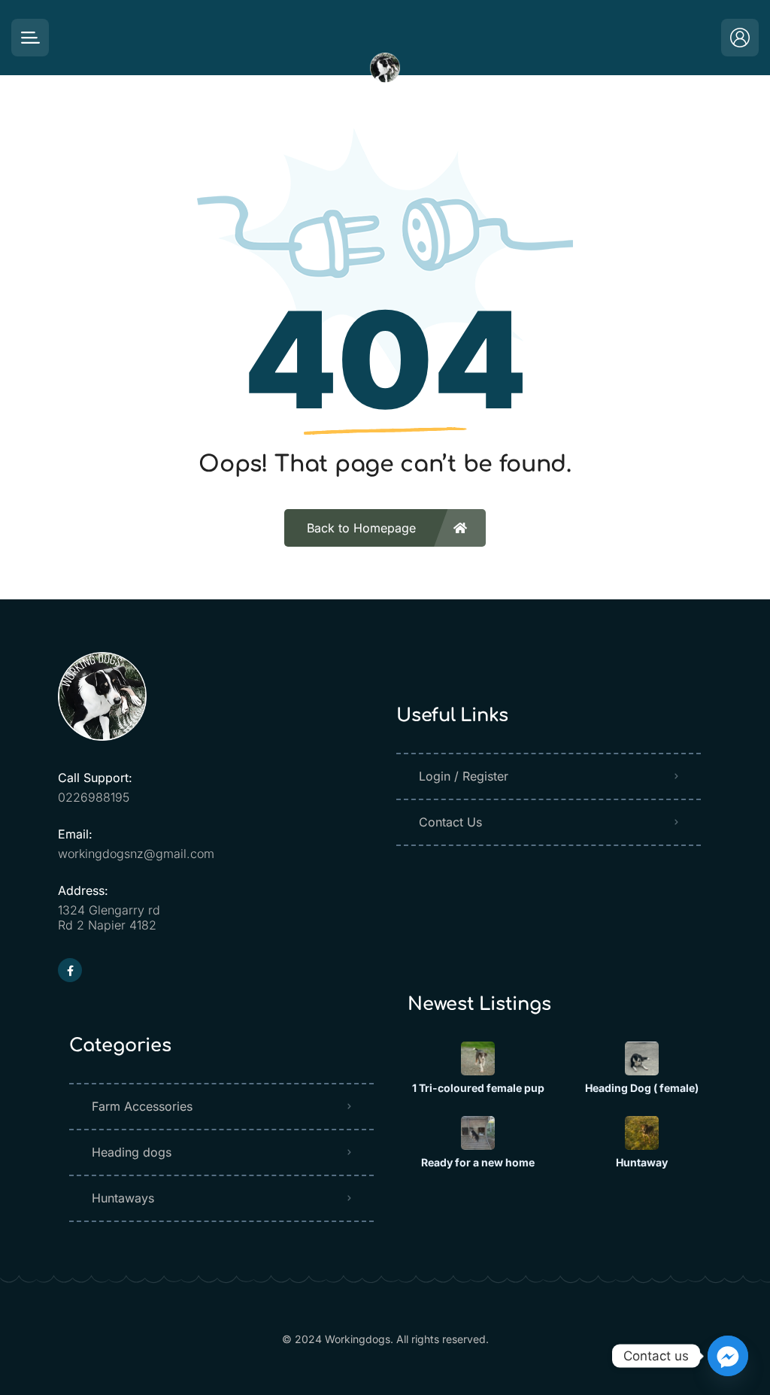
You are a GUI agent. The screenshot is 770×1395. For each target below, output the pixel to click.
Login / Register (463, 776)
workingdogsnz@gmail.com (136, 853)
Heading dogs (131, 1152)
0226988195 (93, 797)
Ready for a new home (478, 1162)
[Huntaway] (642, 1133)
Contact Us (450, 821)
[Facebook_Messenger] (728, 1356)
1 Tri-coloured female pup (478, 1088)
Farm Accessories (142, 1106)
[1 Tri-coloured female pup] (478, 1058)
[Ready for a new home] (478, 1133)
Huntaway (642, 1162)
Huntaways (123, 1197)
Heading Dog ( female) (642, 1088)
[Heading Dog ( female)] (642, 1058)
